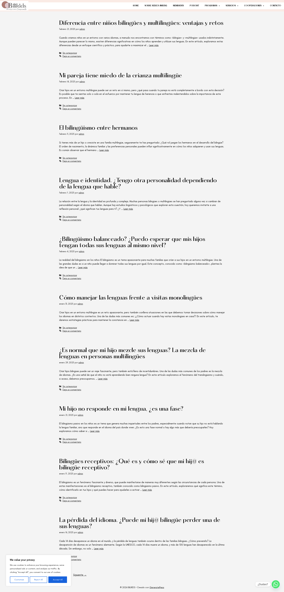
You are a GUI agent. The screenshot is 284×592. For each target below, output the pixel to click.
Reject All (38, 579)
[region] (38, 570)
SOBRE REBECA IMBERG (156, 6)
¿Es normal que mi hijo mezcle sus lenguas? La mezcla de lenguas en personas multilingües (132, 354)
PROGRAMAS (211, 6)
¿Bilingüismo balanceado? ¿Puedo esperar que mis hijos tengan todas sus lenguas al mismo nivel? (132, 242)
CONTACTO (275, 6)
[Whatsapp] (276, 584)
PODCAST (194, 6)
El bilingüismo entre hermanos (98, 128)
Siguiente (80, 574)
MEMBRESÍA (178, 6)
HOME (136, 6)
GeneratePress (157, 587)
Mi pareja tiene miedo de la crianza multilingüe (120, 76)
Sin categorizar (70, 53)
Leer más (154, 45)
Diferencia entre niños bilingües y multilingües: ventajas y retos (141, 23)
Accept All (58, 579)
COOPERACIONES (253, 6)
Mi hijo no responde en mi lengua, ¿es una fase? (121, 409)
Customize (19, 579)
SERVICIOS (231, 6)
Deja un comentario (72, 56)
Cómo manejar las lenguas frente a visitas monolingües (130, 298)
